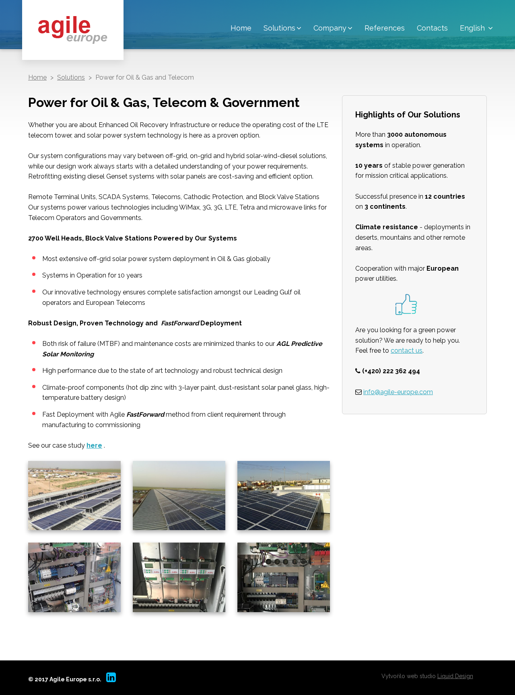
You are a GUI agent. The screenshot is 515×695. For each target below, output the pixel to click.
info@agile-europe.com (398, 392)
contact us (406, 350)
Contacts (432, 28)
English (473, 28)
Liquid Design (455, 676)
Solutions (279, 28)
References (385, 28)
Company (329, 28)
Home (241, 28)
